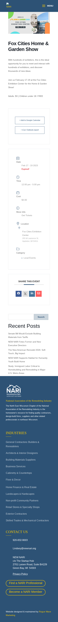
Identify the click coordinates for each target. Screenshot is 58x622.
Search (41, 317)
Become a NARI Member (25, 591)
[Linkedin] (32, 294)
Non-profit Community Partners (22, 500)
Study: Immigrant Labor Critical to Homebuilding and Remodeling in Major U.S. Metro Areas (26, 369)
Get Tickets (27, 215)
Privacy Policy (20, 574)
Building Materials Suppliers (21, 459)
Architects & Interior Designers (22, 453)
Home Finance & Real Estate (21, 487)
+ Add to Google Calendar (29, 120)
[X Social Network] (25, 294)
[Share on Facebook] (19, 294)
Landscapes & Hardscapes (20, 494)
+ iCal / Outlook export (30, 130)
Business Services (15, 466)
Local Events (30, 258)
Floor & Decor (13, 479)
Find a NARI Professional (25, 583)
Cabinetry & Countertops (19, 473)
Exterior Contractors (16, 514)
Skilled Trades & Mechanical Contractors (27, 520)
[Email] (39, 294)
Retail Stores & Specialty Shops (23, 507)
